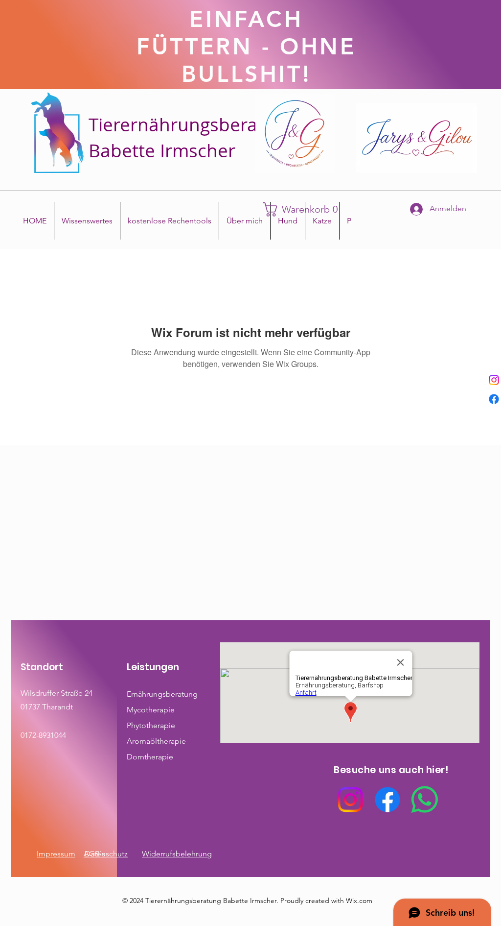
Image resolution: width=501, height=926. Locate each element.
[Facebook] (494, 399)
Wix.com (359, 900)
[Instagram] (494, 380)
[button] (305, 209)
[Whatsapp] (424, 799)
